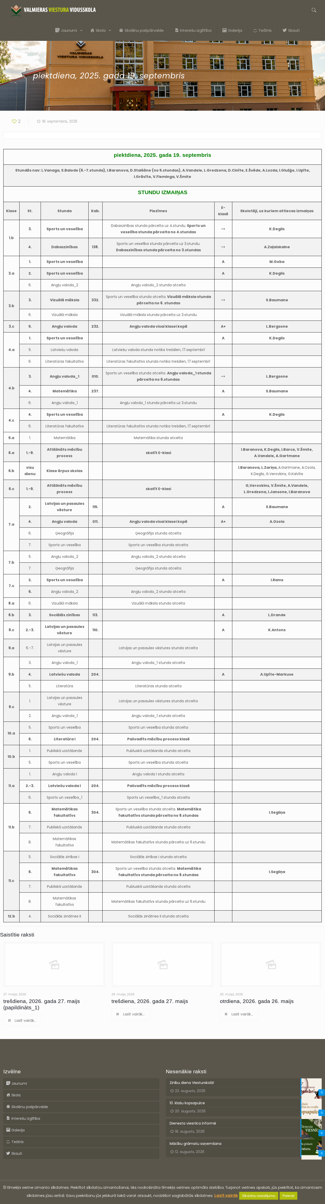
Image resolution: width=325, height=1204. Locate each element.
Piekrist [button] (288, 1195)
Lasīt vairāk (226, 1195)
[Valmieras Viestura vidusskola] (53, 10)
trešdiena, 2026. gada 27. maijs (149, 1001)
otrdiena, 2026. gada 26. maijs (257, 1001)
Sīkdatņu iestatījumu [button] (258, 1195)
